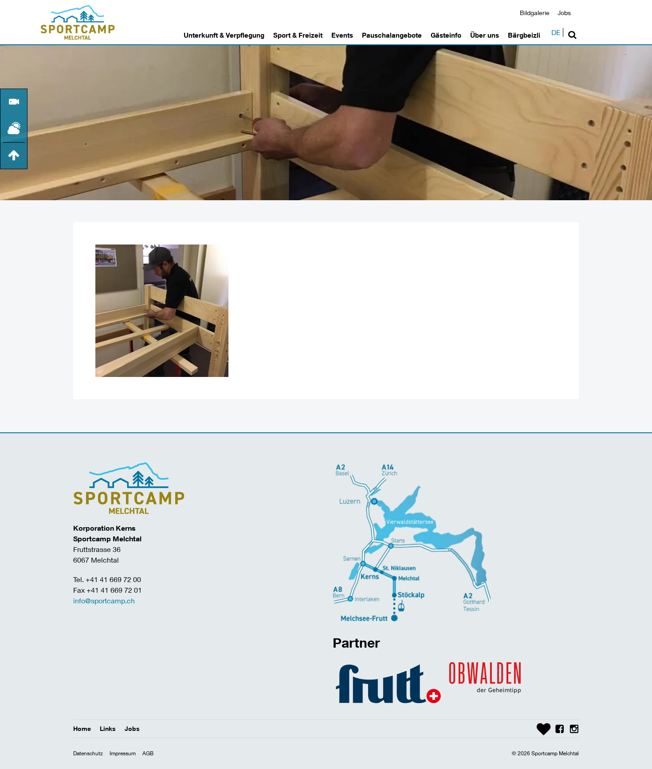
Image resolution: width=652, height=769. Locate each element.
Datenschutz (88, 753)
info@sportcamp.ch (104, 600)
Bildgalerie (535, 12)
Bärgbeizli (524, 35)
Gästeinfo (446, 35)
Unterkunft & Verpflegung (224, 35)
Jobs (564, 12)
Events (342, 35)
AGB (147, 753)
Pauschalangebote (392, 35)
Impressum (123, 753)
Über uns (484, 35)
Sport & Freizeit (297, 35)
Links (108, 728)
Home (82, 728)
